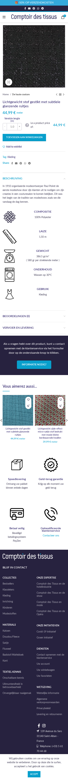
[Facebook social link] (25, 8)
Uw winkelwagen (46, 670)
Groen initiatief (45, 637)
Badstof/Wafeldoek (13, 655)
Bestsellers (8, 584)
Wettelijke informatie (48, 693)
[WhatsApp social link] (38, 8)
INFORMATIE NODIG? (34, 364)
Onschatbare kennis (13, 678)
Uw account (43, 664)
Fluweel (7, 649)
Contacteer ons (51, 535)
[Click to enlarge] (8, 82)
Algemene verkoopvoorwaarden (48, 701)
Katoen (6, 631)
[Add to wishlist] (28, 400)
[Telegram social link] (42, 8)
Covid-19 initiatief (46, 632)
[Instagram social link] (44, 726)
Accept (34, 774)
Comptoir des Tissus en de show (51, 594)
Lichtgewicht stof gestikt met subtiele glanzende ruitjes (18, 432)
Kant (5, 661)
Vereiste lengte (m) (12, 119)
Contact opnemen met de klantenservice (50, 656)
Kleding (11, 157)
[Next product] (63, 94)
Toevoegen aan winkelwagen (24, 137)
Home (6, 94)
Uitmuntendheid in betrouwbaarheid (13, 685)
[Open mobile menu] (4, 17)
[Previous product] (56, 94)
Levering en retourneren (49, 714)
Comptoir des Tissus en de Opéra (51, 613)
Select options (28, 406)
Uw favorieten (44, 676)
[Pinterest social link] (34, 8)
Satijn (6, 643)
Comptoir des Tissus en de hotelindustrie (51, 585)
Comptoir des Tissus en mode (49, 604)
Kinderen (7, 608)
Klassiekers (8, 590)
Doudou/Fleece (11, 637)
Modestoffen (9, 614)
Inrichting (8, 601)
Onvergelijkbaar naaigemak (17, 693)
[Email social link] (29, 8)
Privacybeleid (44, 708)
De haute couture (21, 94)
